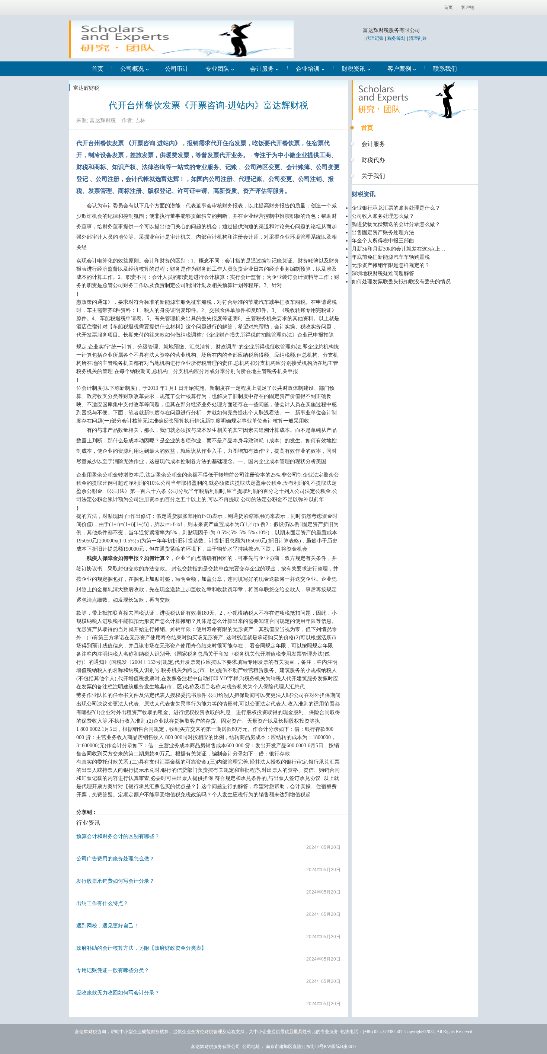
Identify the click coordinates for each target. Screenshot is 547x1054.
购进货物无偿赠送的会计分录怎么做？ (396, 224)
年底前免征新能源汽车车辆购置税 (391, 257)
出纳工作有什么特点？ (102, 903)
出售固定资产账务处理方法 (383, 232)
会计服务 (262, 69)
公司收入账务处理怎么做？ (383, 216)
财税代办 (373, 160)
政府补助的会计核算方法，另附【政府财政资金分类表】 (141, 948)
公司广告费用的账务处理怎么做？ (115, 859)
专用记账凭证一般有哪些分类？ (112, 970)
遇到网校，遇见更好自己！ (107, 926)
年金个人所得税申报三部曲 (383, 240)
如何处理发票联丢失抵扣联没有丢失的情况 (401, 281)
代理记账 (375, 38)
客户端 (467, 7)
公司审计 (177, 69)
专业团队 (217, 69)
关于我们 (373, 176)
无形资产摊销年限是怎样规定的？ (391, 265)
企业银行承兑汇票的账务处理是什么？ (396, 208)
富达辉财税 (86, 88)
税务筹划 (396, 38)
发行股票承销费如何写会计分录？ (115, 881)
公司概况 (132, 69)
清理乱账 (418, 38)
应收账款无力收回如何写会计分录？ (118, 993)
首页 (448, 7)
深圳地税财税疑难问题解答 (383, 273)
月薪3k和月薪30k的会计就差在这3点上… (398, 249)
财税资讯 (353, 69)
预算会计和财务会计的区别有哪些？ (118, 836)
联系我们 (445, 69)
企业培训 (308, 69)
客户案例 (399, 69)
